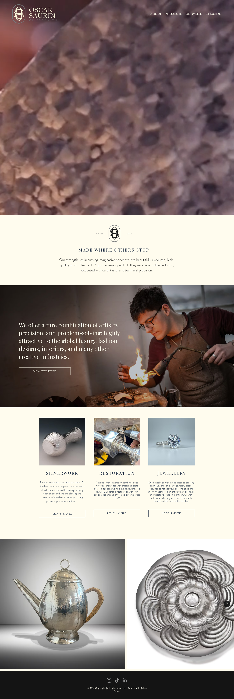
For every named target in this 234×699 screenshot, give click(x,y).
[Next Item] (227, 604)
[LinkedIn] (125, 680)
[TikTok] (117, 680)
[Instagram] (109, 680)
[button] (194, 14)
